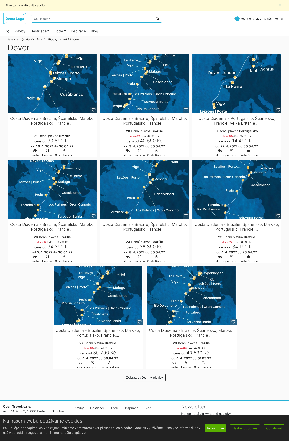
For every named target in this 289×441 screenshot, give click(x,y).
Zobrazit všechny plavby (144, 377)
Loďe (58, 31)
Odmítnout (274, 428)
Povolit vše (215, 428)
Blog (94, 31)
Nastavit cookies (244, 428)
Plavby (19, 31)
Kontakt (279, 18)
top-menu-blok (251, 18)
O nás (268, 18)
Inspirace (78, 31)
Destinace (38, 31)
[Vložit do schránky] (93, 110)
